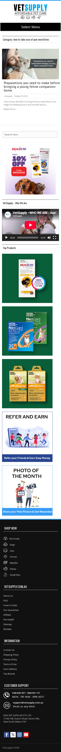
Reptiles (13, 562)
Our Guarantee (10, 610)
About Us (8, 595)
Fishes (12, 568)
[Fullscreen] (54, 237)
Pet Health (8, 619)
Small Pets (14, 574)
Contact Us (8, 649)
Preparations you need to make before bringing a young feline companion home (32, 87)
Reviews (7, 629)
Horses (13, 556)
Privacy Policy (10, 659)
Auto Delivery (10, 668)
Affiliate (7, 614)
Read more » (10, 109)
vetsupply (8, 96)
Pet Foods (14, 538)
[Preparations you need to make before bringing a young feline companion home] (30, 64)
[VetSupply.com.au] (30, 11)
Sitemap (7, 624)
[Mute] (49, 237)
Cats (11, 550)
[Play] (6, 237)
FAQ (5, 600)
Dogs (12, 544)
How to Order (10, 605)
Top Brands (9, 673)
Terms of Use (9, 664)
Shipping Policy (11, 654)
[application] (30, 225)
